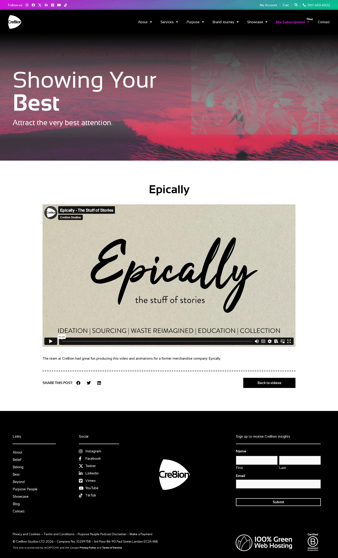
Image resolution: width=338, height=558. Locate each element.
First (239, 467)
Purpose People (25, 489)
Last (282, 467)
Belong (18, 467)
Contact (324, 22)
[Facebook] (33, 5)
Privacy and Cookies (26, 534)
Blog (16, 504)
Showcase (255, 22)
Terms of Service (112, 547)
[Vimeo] (52, 5)
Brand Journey (223, 22)
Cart (286, 5)
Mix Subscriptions (290, 22)
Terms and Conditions (59, 534)
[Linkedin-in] (46, 5)
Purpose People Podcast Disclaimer (102, 534)
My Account (268, 5)
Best (16, 474)
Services (167, 22)
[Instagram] (27, 5)
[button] (296, 5)
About (143, 22)
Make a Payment (141, 534)
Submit (278, 502)
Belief (17, 460)
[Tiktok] (65, 5)
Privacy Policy (88, 547)
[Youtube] (59, 5)
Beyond (19, 482)
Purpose (193, 22)
